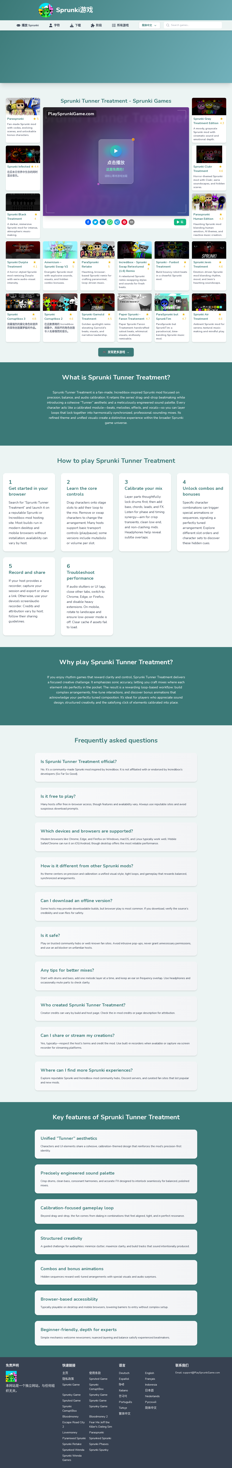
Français (150, 1379)
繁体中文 (124, 1414)
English (149, 1373)
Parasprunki (96, 1432)
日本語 (149, 1390)
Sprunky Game (71, 1395)
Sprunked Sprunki (100, 1438)
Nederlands (152, 1396)
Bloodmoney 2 (98, 1417)
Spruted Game (98, 1379)
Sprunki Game (71, 1385)
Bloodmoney (70, 1417)
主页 (65, 1373)
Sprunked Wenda (73, 1450)
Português (125, 1402)
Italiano (123, 1390)
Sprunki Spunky (98, 1450)
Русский (150, 1402)
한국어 (123, 1396)
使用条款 (95, 1373)
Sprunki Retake (72, 1444)
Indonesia (151, 1385)
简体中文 (151, 1408)
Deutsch (124, 1373)
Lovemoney (69, 1432)
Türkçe (123, 1408)
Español (124, 1379)
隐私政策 (68, 1379)
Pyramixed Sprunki (74, 1438)
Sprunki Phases (99, 1444)
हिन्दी (121, 1385)
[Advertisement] (116, 57)
